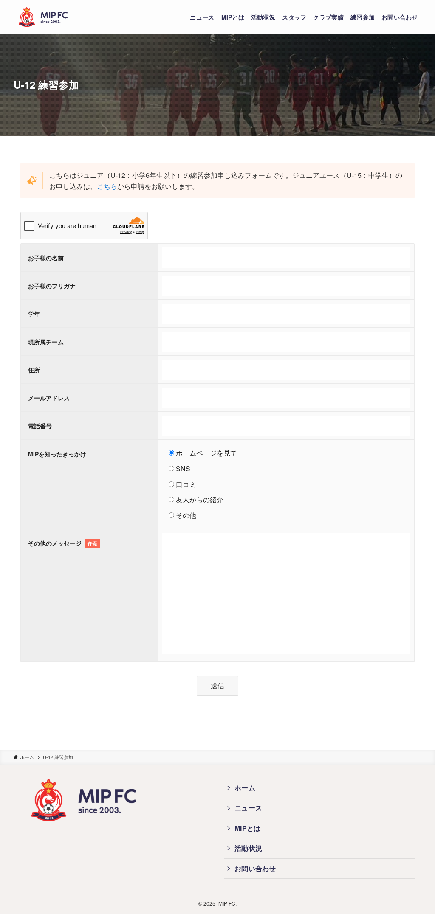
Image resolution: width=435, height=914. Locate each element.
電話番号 (40, 426)
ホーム (244, 788)
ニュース (248, 808)
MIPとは (247, 828)
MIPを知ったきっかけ (57, 454)
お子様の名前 (46, 257)
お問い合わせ (255, 868)
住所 (34, 370)
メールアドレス (49, 398)
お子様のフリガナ (52, 285)
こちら (107, 186)
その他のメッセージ (63, 543)
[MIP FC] (43, 17)
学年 (34, 313)
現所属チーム (46, 341)
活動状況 (248, 848)
